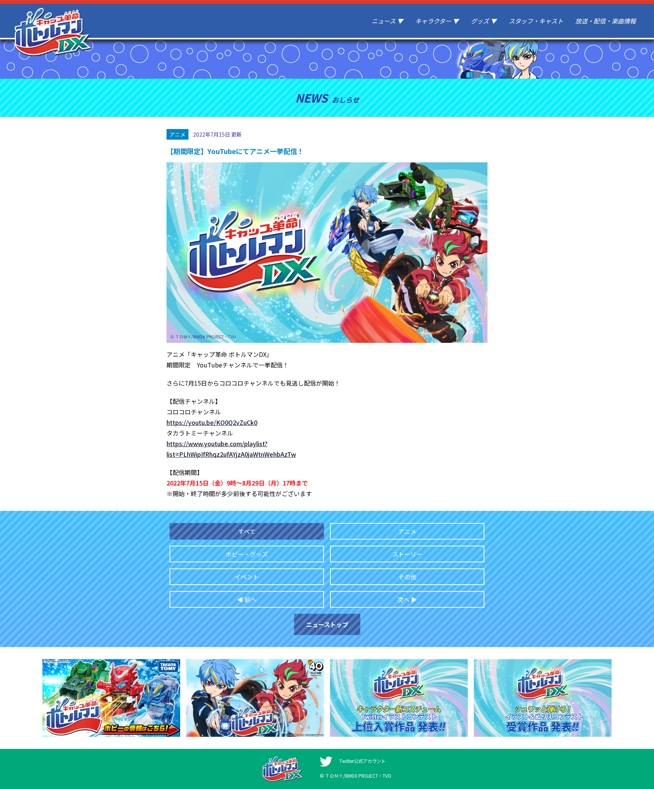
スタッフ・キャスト (536, 20)
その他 (407, 576)
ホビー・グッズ (247, 554)
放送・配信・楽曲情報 (605, 20)
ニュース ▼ (387, 20)
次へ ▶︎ (407, 599)
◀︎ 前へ (247, 599)
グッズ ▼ (484, 20)
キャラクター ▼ (437, 20)
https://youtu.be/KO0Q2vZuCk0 (212, 422)
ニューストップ (327, 624)
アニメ (407, 531)
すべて (246, 531)
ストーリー (407, 554)
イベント (247, 576)
